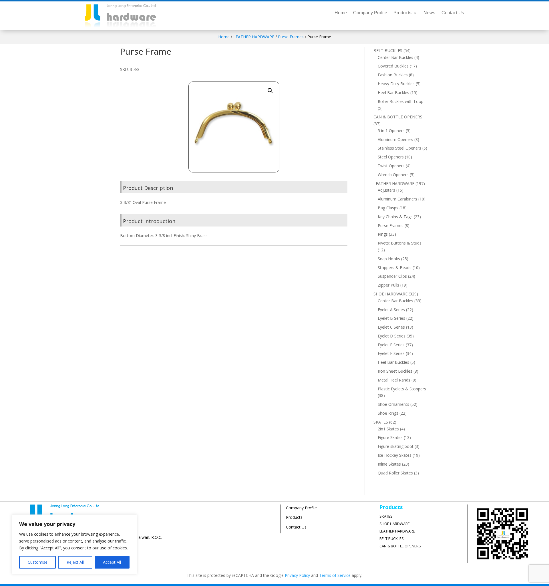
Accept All (112, 562)
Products (402, 13)
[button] (270, 91)
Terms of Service (335, 575)
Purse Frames (291, 36)
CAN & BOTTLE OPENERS (400, 546)
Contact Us (452, 13)
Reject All (75, 562)
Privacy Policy (297, 575)
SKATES (386, 516)
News (429, 13)
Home (341, 13)
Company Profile (370, 13)
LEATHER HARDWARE (253, 36)
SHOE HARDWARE (394, 523)
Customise (37, 562)
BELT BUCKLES (391, 538)
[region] (74, 545)
